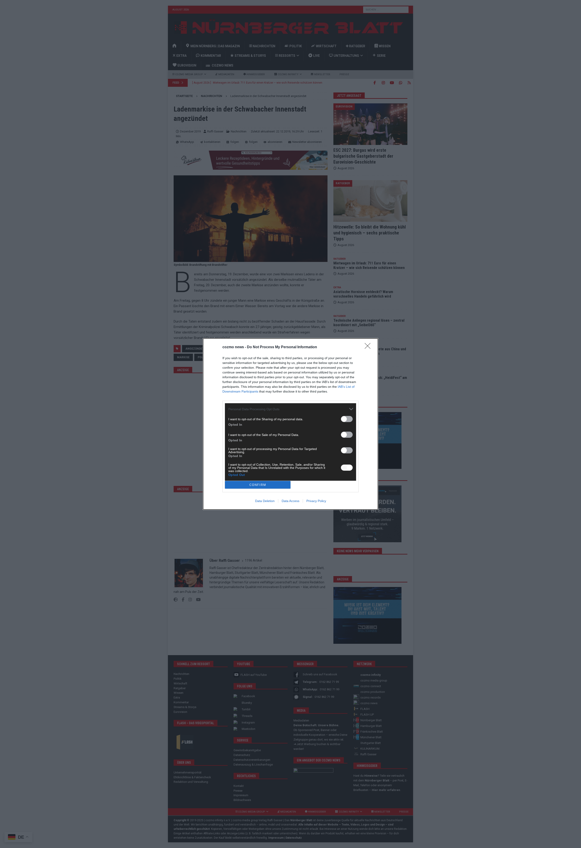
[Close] (369, 347)
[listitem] (290, 409)
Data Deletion (265, 501)
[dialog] (290, 424)
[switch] (347, 419)
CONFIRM (257, 485)
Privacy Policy (316, 501)
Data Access (290, 501)
